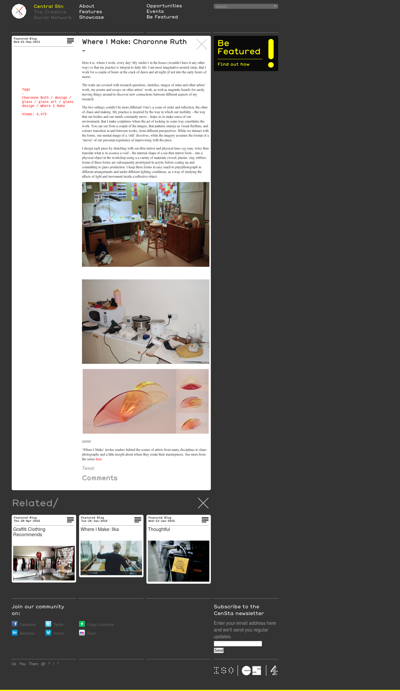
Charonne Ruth (35, 98)
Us (14, 663)
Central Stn (49, 6)
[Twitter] (48, 625)
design (61, 98)
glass (27, 102)
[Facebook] (15, 625)
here (99, 458)
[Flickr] (82, 633)
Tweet (88, 468)
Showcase (91, 17)
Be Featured (162, 16)
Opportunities (164, 5)
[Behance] (15, 633)
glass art (47, 102)
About (86, 6)
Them (33, 663)
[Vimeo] (48, 633)
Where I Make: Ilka (100, 529)
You (22, 663)
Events (155, 11)
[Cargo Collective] (82, 625)
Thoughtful (159, 529)
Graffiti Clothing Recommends (29, 532)
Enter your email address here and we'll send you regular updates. (245, 629)
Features (90, 11)
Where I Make (52, 106)
